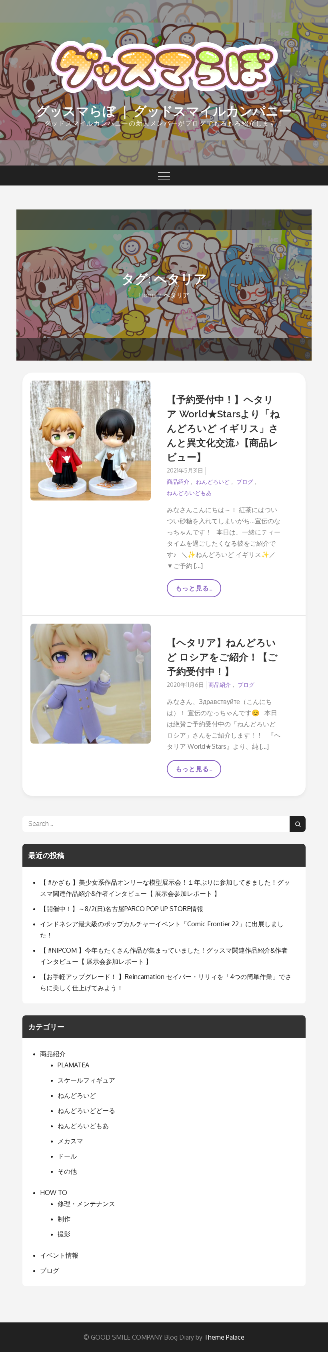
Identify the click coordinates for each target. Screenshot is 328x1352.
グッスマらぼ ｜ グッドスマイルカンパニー (164, 111)
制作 (64, 1219)
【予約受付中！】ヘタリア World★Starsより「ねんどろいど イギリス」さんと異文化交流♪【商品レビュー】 (223, 428)
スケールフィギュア (86, 1080)
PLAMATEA (73, 1065)
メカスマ (70, 1141)
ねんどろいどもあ (189, 492)
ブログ (244, 481)
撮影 (64, 1234)
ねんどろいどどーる (86, 1111)
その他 (67, 1171)
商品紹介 (178, 481)
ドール (67, 1156)
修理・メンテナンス (86, 1204)
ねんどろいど (213, 481)
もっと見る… (198, 590)
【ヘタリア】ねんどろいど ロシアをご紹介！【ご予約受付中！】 (222, 657)
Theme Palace (224, 1337)
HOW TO (53, 1192)
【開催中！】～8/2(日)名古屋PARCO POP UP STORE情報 (121, 909)
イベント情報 (59, 1255)
